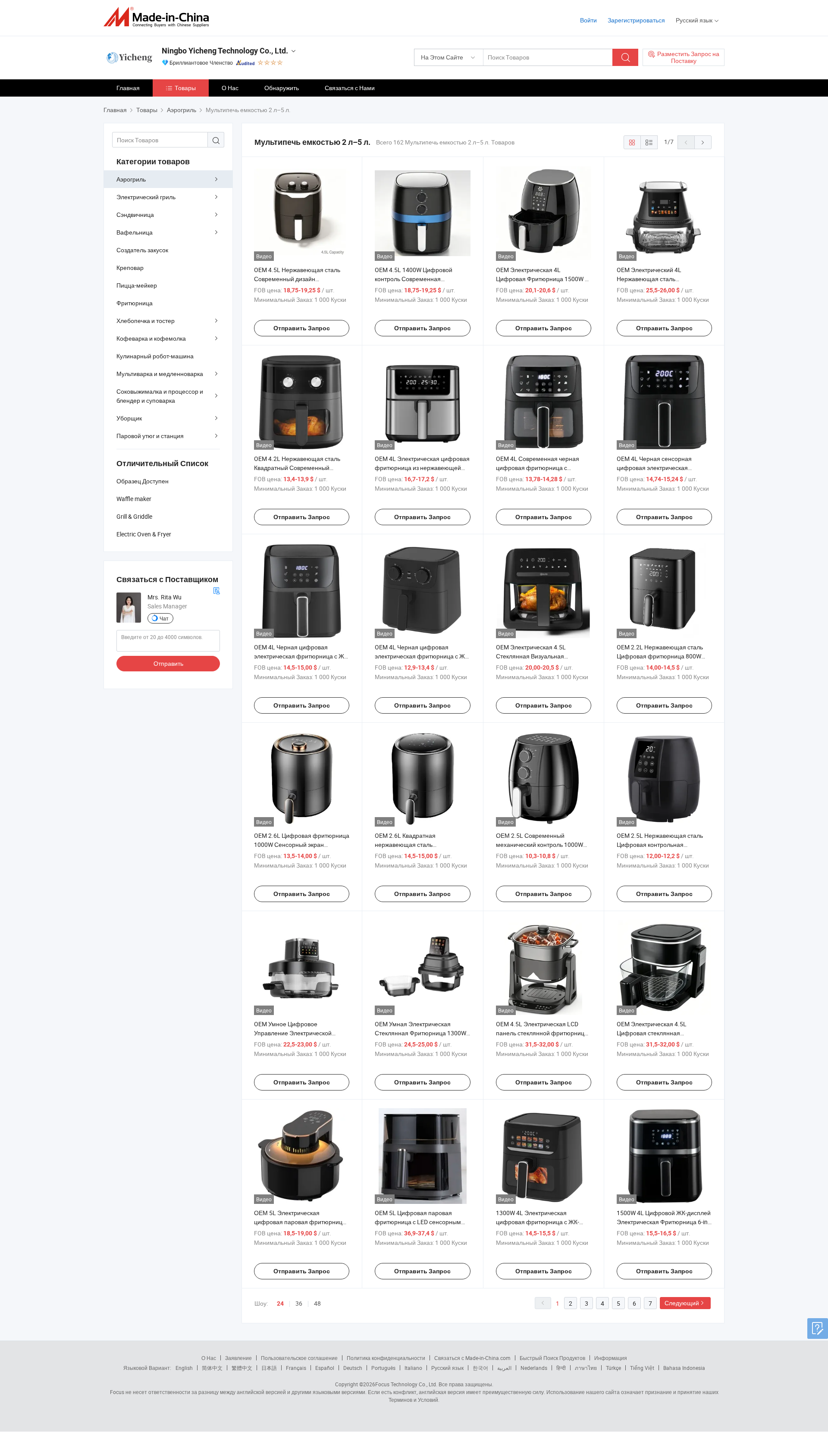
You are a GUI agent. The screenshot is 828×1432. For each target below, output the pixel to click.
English (184, 1367)
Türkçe (613, 1367)
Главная (128, 88)
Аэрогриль (131, 179)
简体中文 (212, 1367)
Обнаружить (281, 88)
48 (317, 1303)
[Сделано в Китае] (159, 17)
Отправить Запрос (301, 328)
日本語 (269, 1367)
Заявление (238, 1357)
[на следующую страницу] (703, 142)
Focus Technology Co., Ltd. (406, 1384)
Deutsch (352, 1367)
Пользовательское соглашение (299, 1357)
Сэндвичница (135, 214)
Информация (610, 1357)
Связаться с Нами (350, 88)
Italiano (413, 1367)
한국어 (480, 1367)
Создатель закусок (142, 250)
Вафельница (134, 232)
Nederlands (534, 1367)
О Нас (230, 88)
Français (296, 1367)
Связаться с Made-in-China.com (472, 1357)
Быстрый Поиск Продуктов (552, 1357)
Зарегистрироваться (636, 20)
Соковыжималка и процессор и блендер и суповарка (159, 395)
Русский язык (447, 1367)
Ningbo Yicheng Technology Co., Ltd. (225, 50)
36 (298, 1303)
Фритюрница (134, 303)
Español (324, 1367)
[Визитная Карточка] (216, 589)
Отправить (168, 663)
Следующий (682, 1303)
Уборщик (129, 418)
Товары (185, 88)
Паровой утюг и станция (150, 436)
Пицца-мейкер (136, 285)
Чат (164, 618)
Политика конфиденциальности (386, 1357)
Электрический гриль (146, 197)
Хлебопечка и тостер (145, 320)
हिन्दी (561, 1367)
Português (383, 1367)
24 (280, 1303)
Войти (588, 20)
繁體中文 (242, 1367)
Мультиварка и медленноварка (159, 374)
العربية (504, 1367)
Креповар (130, 267)
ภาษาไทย (586, 1367)
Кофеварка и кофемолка (151, 338)
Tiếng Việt (642, 1367)
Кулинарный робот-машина (155, 356)
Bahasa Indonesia (684, 1367)
